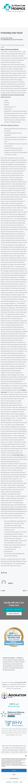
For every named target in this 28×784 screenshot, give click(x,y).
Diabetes (6, 104)
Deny (14, 774)
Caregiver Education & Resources (12, 39)
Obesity (6, 100)
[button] (26, 755)
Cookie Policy (8, 781)
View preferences (14, 778)
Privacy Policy (15, 781)
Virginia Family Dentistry (16, 195)
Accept (14, 770)
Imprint (21, 781)
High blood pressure (9, 107)
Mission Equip (4, 203)
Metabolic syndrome (9, 117)
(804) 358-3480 (14, 706)
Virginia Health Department (8, 234)
